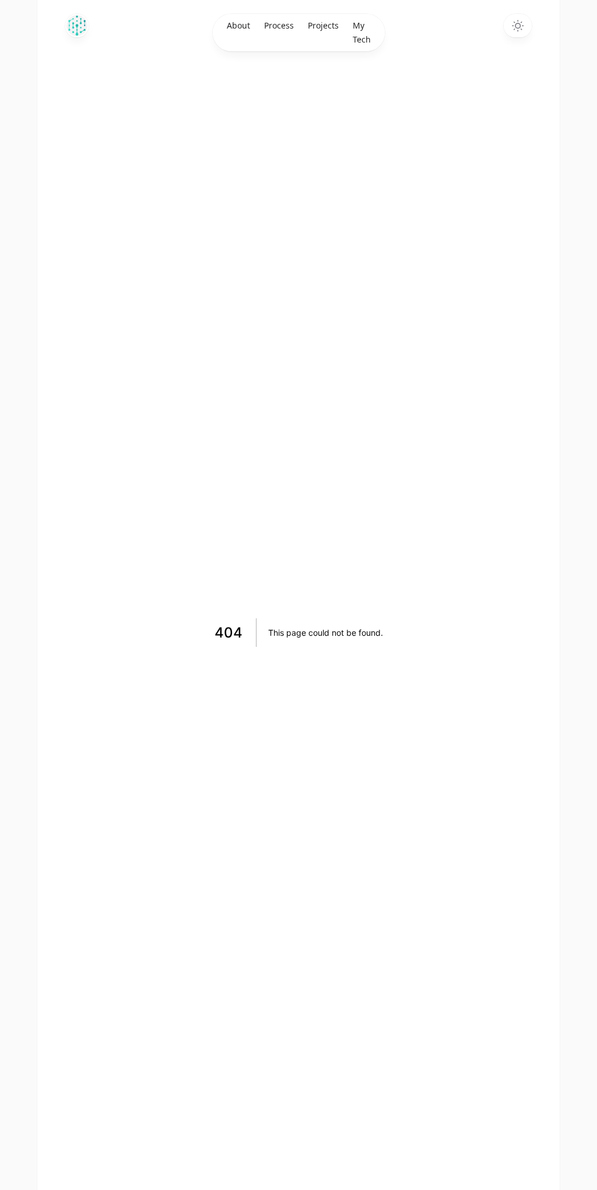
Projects (323, 25)
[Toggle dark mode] (518, 25)
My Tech (362, 32)
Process (279, 25)
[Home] (76, 25)
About (238, 25)
